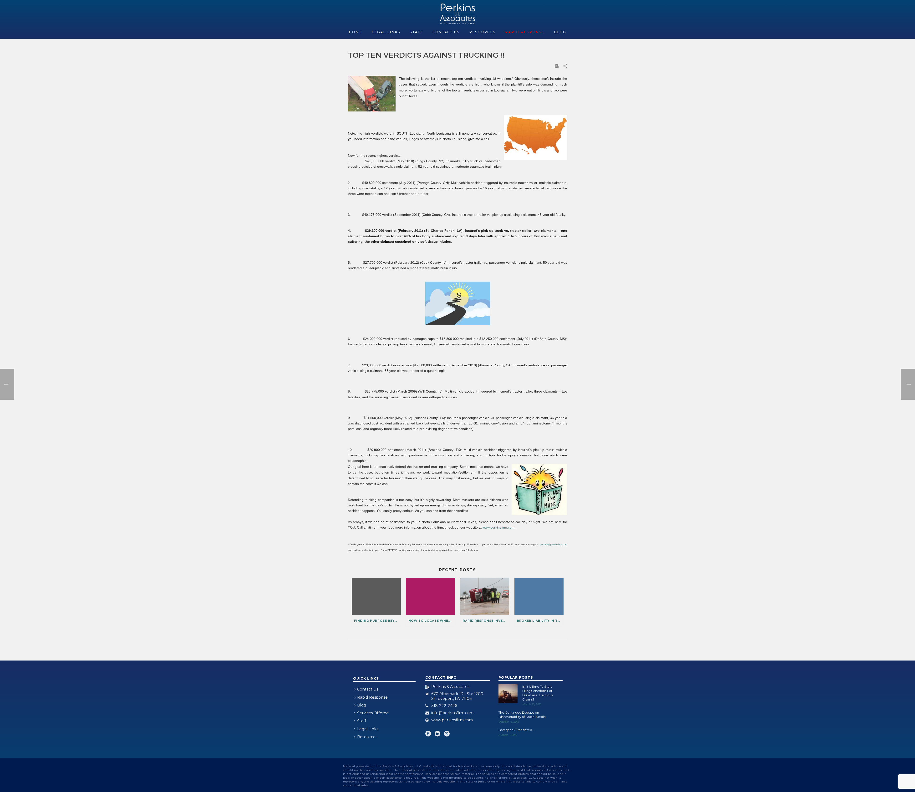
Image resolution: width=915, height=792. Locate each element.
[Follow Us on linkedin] (437, 734)
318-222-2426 (444, 706)
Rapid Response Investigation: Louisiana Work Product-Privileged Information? (486, 620)
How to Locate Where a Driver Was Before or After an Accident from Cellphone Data (431, 620)
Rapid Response (524, 32)
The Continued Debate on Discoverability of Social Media (522, 715)
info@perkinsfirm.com (452, 713)
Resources (482, 32)
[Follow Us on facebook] (428, 734)
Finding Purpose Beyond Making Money (377, 620)
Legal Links (386, 32)
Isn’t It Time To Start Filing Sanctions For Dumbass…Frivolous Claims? (537, 693)
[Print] (557, 66)
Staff (416, 32)
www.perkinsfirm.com (452, 720)
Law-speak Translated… (516, 730)
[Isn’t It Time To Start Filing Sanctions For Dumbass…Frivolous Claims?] (508, 693)
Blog (560, 32)
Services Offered (373, 713)
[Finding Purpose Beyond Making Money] (376, 596)
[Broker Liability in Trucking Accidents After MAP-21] (539, 596)
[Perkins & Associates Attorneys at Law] (457, 13)
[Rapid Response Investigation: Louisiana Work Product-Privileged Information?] (484, 596)
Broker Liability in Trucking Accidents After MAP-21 (540, 620)
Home (355, 32)
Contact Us (446, 32)
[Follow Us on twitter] (447, 734)
